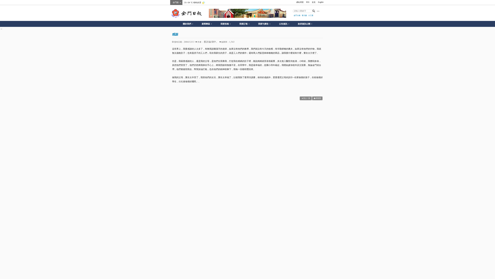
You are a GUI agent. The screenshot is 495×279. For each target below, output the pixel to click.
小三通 (310, 15)
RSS (307, 2)
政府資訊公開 (304, 24)
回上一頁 (306, 98)
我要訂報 (243, 24)
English (321, 2)
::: (171, 2)
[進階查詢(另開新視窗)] (318, 11)
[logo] (186, 13)
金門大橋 (297, 15)
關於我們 (187, 24)
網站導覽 (300, 2)
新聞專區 (206, 24)
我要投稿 (225, 24)
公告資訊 (283, 24)
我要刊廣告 (263, 24)
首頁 (313, 2)
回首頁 (318, 98)
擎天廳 (304, 15)
